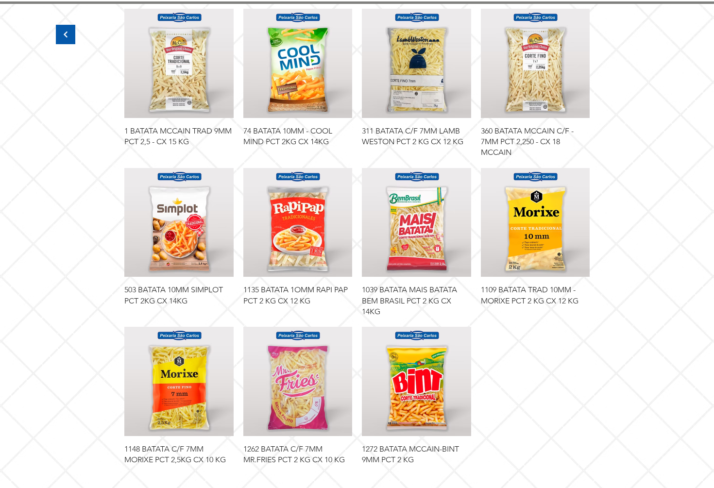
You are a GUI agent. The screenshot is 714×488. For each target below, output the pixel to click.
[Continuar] (65, 34)
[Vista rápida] (179, 63)
